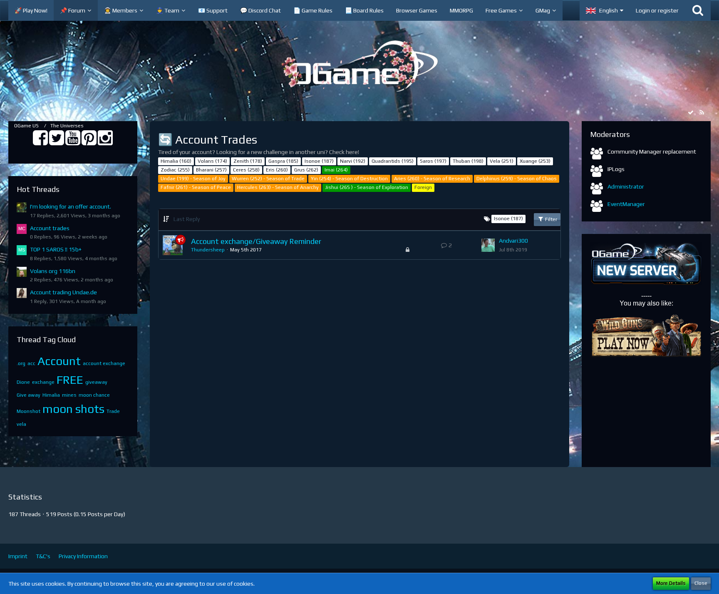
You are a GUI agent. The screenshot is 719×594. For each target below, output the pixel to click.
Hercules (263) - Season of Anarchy (278, 187)
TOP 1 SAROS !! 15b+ (56, 249)
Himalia (51, 395)
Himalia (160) (176, 161)
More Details (671, 583)
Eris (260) (277, 170)
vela (21, 424)
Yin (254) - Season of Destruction (349, 178)
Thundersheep (208, 250)
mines (69, 395)
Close (700, 583)
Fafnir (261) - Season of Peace (196, 187)
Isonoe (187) (319, 161)
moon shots (73, 408)
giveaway (96, 382)
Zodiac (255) (175, 170)
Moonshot (28, 411)
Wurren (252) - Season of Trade (268, 178)
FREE (70, 379)
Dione (23, 382)
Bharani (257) (211, 170)
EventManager (626, 204)
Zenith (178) (247, 161)
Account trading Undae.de (63, 292)
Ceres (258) (246, 170)
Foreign (423, 187)
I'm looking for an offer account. (70, 206)
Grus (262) (306, 170)
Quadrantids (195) (393, 161)
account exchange (104, 363)
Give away (28, 395)
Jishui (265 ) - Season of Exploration (366, 187)
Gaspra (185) (283, 161)
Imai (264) (336, 170)
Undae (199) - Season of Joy (193, 178)
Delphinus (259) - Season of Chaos (516, 178)
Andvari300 (513, 240)
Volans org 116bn (52, 271)
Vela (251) (501, 161)
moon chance (94, 395)
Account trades (49, 228)
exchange (43, 382)
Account (59, 361)
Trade (113, 411)
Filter (550, 219)
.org (21, 363)
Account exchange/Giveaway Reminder (256, 241)
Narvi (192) (352, 161)
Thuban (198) (468, 161)
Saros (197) (433, 161)
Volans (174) (212, 161)
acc (31, 363)
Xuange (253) (535, 161)
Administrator (625, 186)
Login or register (657, 10)
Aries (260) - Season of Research (432, 178)
